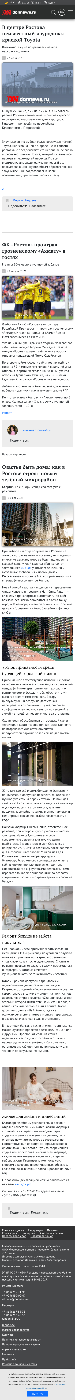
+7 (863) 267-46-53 (13, 1315)
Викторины (29, 1233)
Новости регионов (42, 1236)
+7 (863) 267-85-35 (13, 1311)
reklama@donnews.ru (15, 1299)
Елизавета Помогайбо (36, 430)
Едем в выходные (13, 1230)
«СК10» (26, 568)
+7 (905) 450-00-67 (13, 1295)
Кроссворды (9, 1233)
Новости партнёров (14, 1236)
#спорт (7, 413)
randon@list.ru (11, 1318)
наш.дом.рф (23, 1184)
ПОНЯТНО (37, 1393)
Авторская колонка (51, 1233)
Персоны (52, 1230)
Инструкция (35, 1230)
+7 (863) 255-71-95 (13, 1292)
